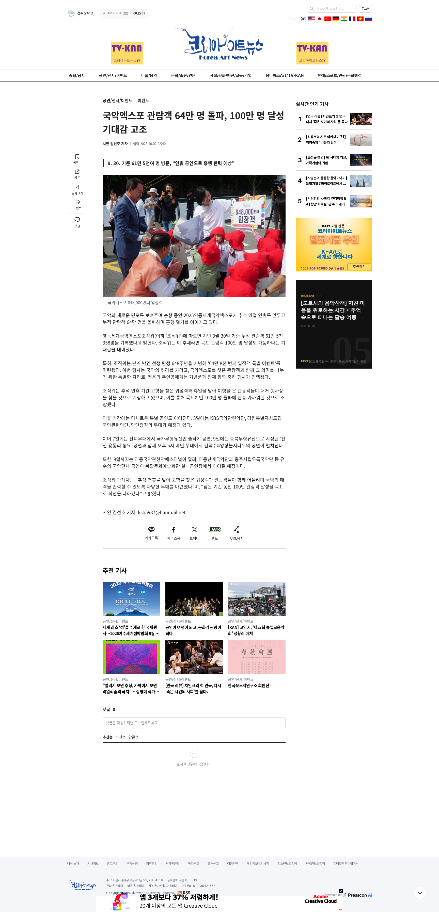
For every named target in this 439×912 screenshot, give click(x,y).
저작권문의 (173, 864)
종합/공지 (77, 75)
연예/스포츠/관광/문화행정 (340, 75)
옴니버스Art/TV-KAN (285, 75)
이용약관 (232, 864)
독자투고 (193, 864)
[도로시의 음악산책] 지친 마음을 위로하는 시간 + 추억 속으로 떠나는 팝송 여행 (333, 310)
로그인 (365, 9)
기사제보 (93, 864)
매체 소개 (73, 864)
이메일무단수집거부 (345, 864)
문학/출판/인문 (183, 75)
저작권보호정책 (315, 864)
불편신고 (213, 864)
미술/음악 (149, 75)
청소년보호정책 (287, 864)
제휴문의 (151, 864)
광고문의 (112, 864)
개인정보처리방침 (258, 864)
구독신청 (132, 864)
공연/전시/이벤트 (113, 75)
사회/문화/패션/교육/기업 (231, 75)
